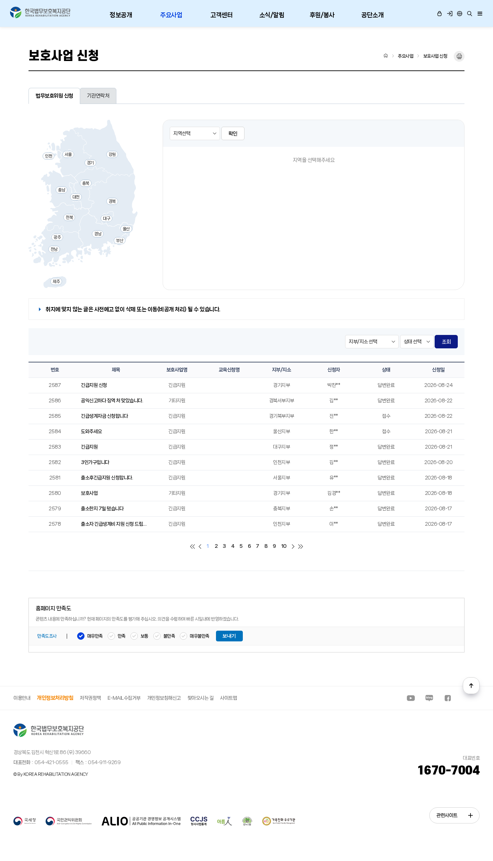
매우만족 (95, 636)
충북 (85, 183)
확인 (232, 133)
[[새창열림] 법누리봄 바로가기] (247, 824)
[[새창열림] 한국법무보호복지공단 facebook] (448, 698)
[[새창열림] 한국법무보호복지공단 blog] (429, 698)
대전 (75, 197)
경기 (90, 163)
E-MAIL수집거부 (124, 698)
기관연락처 (98, 96)
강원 (112, 154)
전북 (69, 217)
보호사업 (89, 493)
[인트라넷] (459, 13)
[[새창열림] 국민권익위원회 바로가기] (68, 824)
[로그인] (439, 13)
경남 (97, 234)
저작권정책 (90, 698)
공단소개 (372, 15)
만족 (121, 636)
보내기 (229, 635)
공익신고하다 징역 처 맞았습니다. (112, 400)
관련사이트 (446, 815)
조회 (446, 342)
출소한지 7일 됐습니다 (102, 508)
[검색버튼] (469, 13)
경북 (112, 201)
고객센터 (221, 15)
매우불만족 (199, 636)
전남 (54, 249)
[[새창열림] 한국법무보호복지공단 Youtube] (411, 698)
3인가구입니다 (95, 462)
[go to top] (471, 685)
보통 (144, 636)
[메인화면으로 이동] (386, 55)
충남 (61, 190)
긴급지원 (89, 447)
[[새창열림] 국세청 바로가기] (24, 824)
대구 (106, 218)
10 (284, 546)
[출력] (459, 56)
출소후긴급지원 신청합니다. (107, 477)
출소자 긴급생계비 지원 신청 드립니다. (116, 524)
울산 (126, 229)
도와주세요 (91, 431)
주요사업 (171, 15)
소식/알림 (271, 15)
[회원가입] (449, 13)
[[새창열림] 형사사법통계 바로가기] (198, 824)
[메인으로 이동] (40, 12)
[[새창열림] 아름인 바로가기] (224, 824)
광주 (57, 237)
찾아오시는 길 (200, 698)
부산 (119, 240)
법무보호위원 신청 (54, 96)
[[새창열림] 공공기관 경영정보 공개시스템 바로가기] (141, 824)
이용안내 (21, 698)
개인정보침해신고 (164, 698)
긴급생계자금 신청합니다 (104, 416)
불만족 (169, 636)
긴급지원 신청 (94, 385)
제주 (56, 281)
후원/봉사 (322, 15)
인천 (48, 156)
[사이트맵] (479, 13)
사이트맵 (228, 698)
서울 (68, 154)
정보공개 (121, 15)
